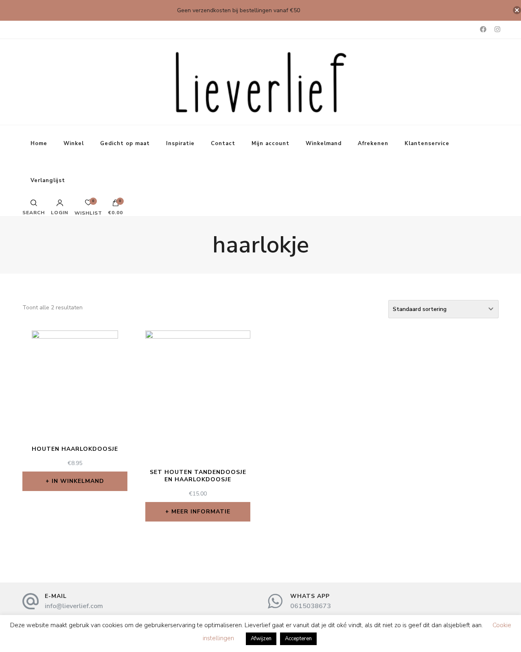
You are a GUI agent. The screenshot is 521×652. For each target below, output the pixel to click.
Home (39, 143)
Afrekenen (373, 143)
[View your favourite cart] (88, 205)
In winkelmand (78, 481)
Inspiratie (180, 143)
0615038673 (310, 606)
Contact (223, 143)
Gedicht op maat (125, 143)
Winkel (73, 143)
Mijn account (270, 143)
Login (59, 212)
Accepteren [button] (298, 638)
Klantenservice (427, 143)
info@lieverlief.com (74, 606)
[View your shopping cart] (115, 205)
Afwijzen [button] (261, 638)
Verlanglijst (48, 180)
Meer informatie (200, 511)
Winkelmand (323, 143)
